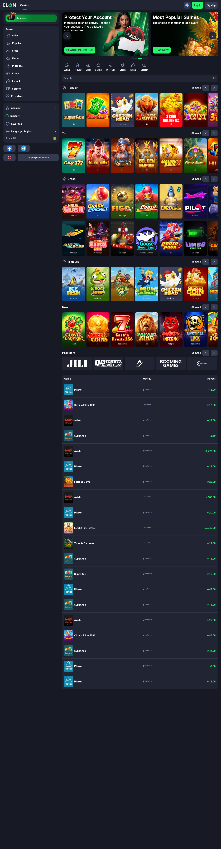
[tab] (133, 58)
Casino (24, 5)
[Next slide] (212, 35)
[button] (77, 363)
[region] (140, 34)
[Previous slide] (67, 35)
